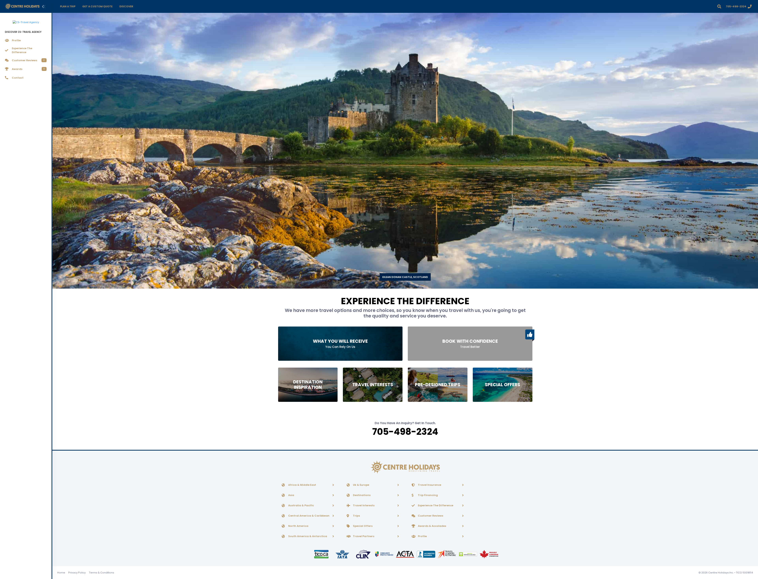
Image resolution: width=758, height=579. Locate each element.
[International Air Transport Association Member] (342, 554)
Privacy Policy (77, 572)
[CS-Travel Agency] (26, 20)
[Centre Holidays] (22, 6)
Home (61, 572)
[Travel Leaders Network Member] (447, 554)
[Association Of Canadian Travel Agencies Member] (405, 554)
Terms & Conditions (101, 572)
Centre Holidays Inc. (721, 572)
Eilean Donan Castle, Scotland (405, 277)
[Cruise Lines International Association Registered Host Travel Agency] (363, 554)
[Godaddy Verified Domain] (468, 554)
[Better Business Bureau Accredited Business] (426, 554)
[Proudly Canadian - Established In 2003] (489, 554)
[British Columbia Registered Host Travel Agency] (384, 554)
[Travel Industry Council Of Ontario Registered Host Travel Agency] (321, 554)
